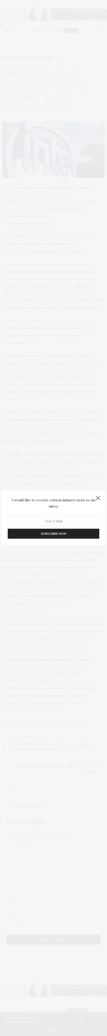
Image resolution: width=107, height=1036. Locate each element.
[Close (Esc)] (98, 498)
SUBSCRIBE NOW (53, 534)
